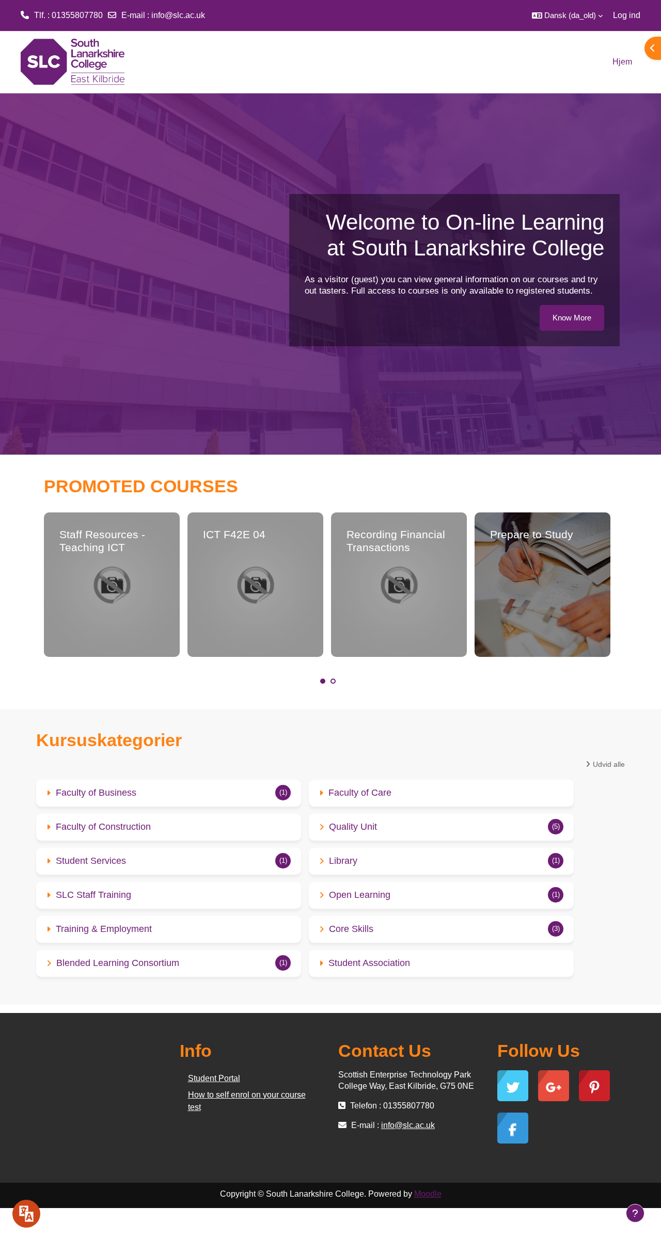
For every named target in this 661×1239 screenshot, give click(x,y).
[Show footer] (635, 1213)
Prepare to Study (531, 534)
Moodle (428, 1193)
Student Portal (214, 1078)
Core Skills (351, 929)
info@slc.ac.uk (178, 15)
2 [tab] (333, 681)
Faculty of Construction (103, 827)
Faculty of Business (96, 792)
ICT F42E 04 (234, 534)
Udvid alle (609, 764)
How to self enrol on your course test (247, 1101)
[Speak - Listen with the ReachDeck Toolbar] (26, 1214)
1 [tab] (322, 681)
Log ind (626, 15)
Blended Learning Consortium (117, 963)
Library (343, 861)
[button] (567, 15)
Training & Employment (104, 929)
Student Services (91, 861)
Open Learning (359, 895)
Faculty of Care (359, 792)
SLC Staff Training (93, 895)
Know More (572, 317)
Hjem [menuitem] (622, 61)
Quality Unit (353, 827)
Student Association (369, 963)
